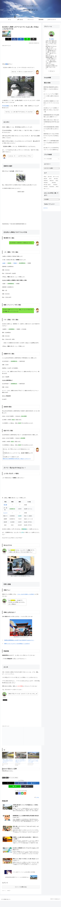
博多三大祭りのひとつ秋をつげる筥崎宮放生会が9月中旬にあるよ (51, 121)
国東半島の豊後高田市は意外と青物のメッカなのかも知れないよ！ (51, 89)
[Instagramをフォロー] (19, 793)
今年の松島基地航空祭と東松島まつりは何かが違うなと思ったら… (51, 128)
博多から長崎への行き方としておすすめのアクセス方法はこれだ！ (8, 761)
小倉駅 (3, 263)
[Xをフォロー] (17, 793)
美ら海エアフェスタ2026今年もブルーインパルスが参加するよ (51, 148)
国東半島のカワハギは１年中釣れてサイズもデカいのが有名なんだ (51, 135)
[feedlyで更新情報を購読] (22, 793)
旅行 (7, 777)
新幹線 (24, 529)
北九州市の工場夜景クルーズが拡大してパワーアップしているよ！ (51, 102)
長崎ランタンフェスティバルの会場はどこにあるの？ (17, 643)
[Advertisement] (21, 55)
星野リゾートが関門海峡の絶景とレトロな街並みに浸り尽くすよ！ (51, 142)
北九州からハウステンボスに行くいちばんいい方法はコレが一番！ (33, 761)
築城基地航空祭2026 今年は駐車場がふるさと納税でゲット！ (51, 115)
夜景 (4, 777)
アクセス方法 (5, 105)
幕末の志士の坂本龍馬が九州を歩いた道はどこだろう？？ (17, 458)
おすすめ (13, 550)
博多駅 (15, 263)
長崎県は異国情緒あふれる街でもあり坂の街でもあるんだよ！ (19, 640)
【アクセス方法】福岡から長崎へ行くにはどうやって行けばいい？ (20, 761)
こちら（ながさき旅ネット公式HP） (26, 594)
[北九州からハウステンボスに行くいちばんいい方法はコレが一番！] (33, 755)
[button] (33, 39)
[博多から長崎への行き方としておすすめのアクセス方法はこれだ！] (8, 755)
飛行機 (5, 504)
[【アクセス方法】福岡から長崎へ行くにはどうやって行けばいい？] (21, 755)
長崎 (6, 64)
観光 (17, 777)
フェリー (5, 512)
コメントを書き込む (21, 887)
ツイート (45, 207)
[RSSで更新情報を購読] (25, 793)
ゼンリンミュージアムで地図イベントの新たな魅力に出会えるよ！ (51, 95)
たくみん (51, 39)
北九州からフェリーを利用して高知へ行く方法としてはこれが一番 (51, 109)
